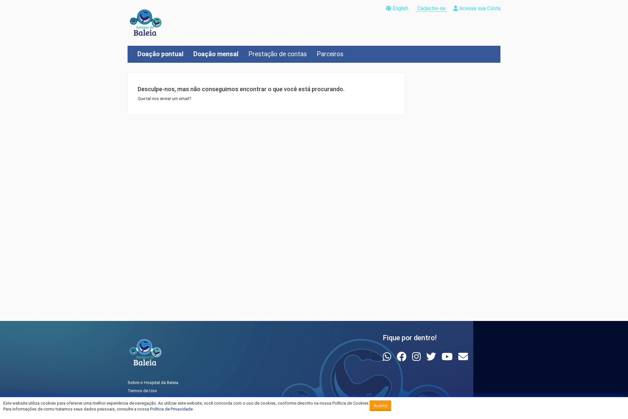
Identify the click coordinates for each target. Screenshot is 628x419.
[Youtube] (448, 356)
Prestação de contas (277, 54)
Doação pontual (160, 54)
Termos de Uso (142, 390)
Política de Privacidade (172, 409)
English (400, 8)
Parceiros (330, 54)
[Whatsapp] (388, 356)
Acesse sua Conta (479, 8)
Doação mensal (215, 54)
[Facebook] (403, 356)
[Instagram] (417, 356)
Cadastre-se (431, 8)
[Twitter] (432, 356)
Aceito (380, 405)
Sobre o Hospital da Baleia (153, 382)
